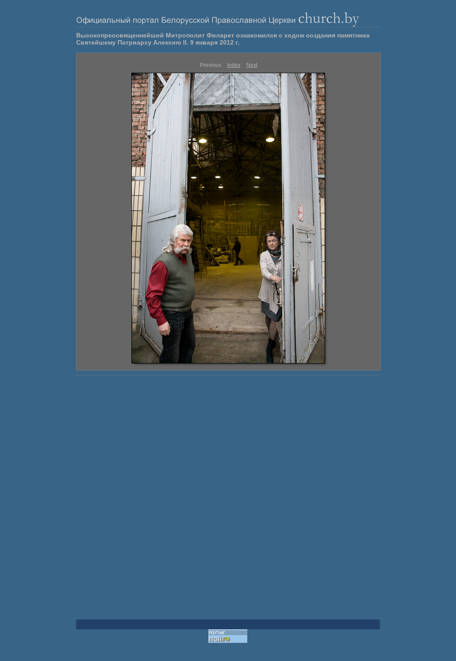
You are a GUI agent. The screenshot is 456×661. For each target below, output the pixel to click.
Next (251, 65)
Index (233, 65)
